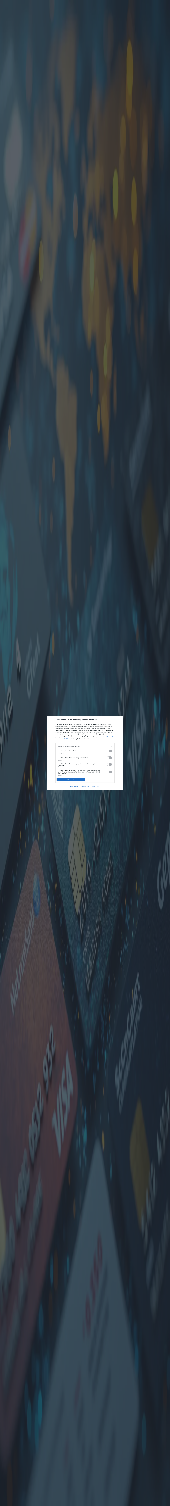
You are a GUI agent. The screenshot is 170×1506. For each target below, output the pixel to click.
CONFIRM (70, 779)
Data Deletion (74, 786)
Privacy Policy (96, 786)
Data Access (85, 786)
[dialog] (85, 753)
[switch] (109, 751)
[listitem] (85, 747)
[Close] (119, 720)
